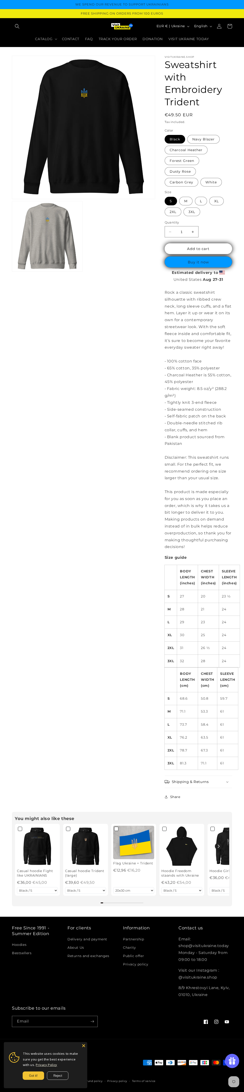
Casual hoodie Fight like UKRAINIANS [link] (35, 873)
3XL (191, 212)
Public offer (133, 956)
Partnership (133, 939)
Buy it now (198, 262)
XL (216, 201)
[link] (37, 846)
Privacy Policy (46, 1065)
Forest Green (182, 161)
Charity (129, 947)
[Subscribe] (92, 1021)
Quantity (172, 222)
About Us (75, 947)
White (211, 182)
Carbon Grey (181, 182)
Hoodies (19, 945)
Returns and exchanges (88, 956)
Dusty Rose (180, 171)
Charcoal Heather (186, 150)
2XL (173, 212)
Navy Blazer (203, 139)
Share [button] (175, 797)
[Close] (83, 1045)
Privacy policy (135, 964)
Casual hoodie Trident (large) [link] (84, 873)
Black (175, 139)
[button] (17, 26)
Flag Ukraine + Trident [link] (133, 863)
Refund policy (93, 1081)
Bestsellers (22, 953)
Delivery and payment (87, 939)
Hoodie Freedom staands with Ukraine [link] (180, 873)
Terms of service (144, 1081)
